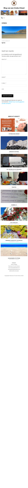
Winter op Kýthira (14, 151)
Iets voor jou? (14, 222)
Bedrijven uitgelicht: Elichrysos (14, 240)
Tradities (14, 187)
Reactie (4, 59)
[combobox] (13, 18)
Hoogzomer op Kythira (14, 258)
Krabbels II (14, 205)
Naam (4, 77)
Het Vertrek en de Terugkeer (14, 169)
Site (3, 89)
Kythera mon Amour (14, 133)
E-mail (4, 83)
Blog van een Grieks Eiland (14, 8)
